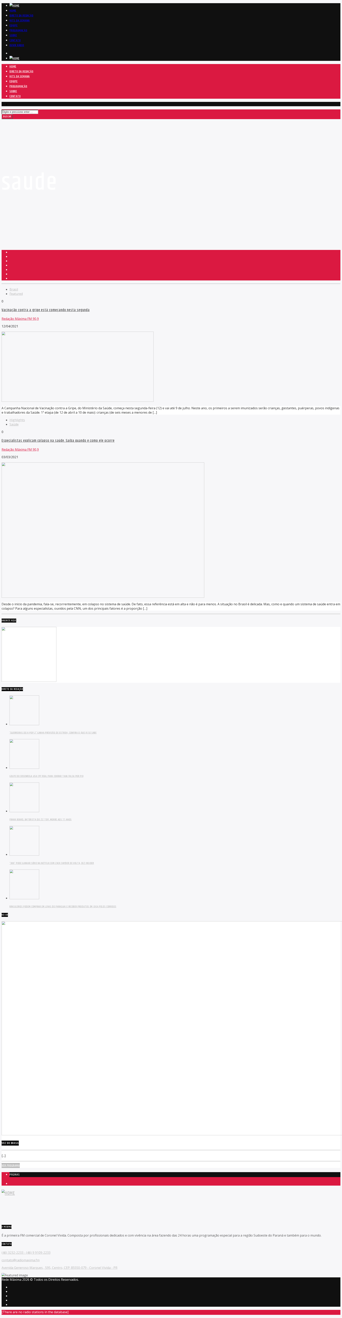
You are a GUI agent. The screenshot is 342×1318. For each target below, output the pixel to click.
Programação (18, 30)
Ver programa (11, 1165)
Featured (16, 294)
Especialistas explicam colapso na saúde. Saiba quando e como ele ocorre (58, 441)
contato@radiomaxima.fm (21, 1260)
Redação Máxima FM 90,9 (20, 319)
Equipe (14, 25)
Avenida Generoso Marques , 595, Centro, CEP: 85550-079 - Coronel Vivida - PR (59, 1267)
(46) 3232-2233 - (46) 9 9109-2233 (26, 1252)
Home (13, 10)
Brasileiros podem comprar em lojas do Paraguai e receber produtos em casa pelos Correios (63, 907)
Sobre (13, 35)
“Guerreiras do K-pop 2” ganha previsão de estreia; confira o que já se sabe (53, 733)
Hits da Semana (20, 20)
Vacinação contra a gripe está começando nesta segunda (46, 310)
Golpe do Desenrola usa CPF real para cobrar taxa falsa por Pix (46, 776)
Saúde (14, 424)
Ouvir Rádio (17, 45)
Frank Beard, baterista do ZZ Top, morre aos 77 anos (41, 820)
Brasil (14, 289)
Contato (15, 40)
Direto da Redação (21, 15)
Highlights (17, 420)
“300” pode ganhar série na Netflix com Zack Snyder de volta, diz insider (52, 863)
